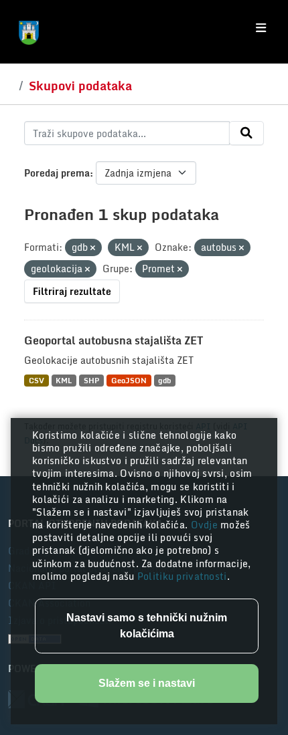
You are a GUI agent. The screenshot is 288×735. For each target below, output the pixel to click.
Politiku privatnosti (182, 576)
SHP (91, 380)
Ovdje (206, 524)
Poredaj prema (57, 173)
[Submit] (246, 133)
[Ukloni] (92, 248)
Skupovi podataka (80, 85)
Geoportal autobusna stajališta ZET (113, 340)
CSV (36, 380)
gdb (164, 380)
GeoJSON (129, 380)
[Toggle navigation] (261, 28)
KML (64, 380)
